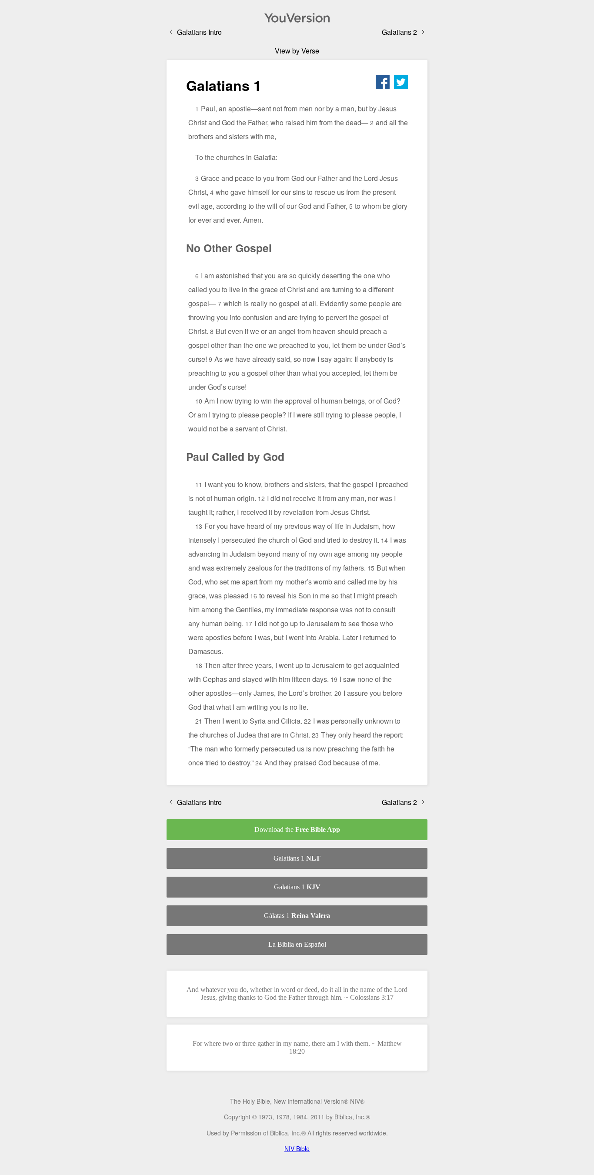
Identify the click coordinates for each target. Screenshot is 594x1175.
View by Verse (297, 51)
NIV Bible (297, 1148)
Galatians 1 (297, 858)
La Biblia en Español (297, 944)
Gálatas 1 (297, 915)
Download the (297, 829)
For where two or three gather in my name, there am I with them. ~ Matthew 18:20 (297, 1047)
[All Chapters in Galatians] (297, 18)
